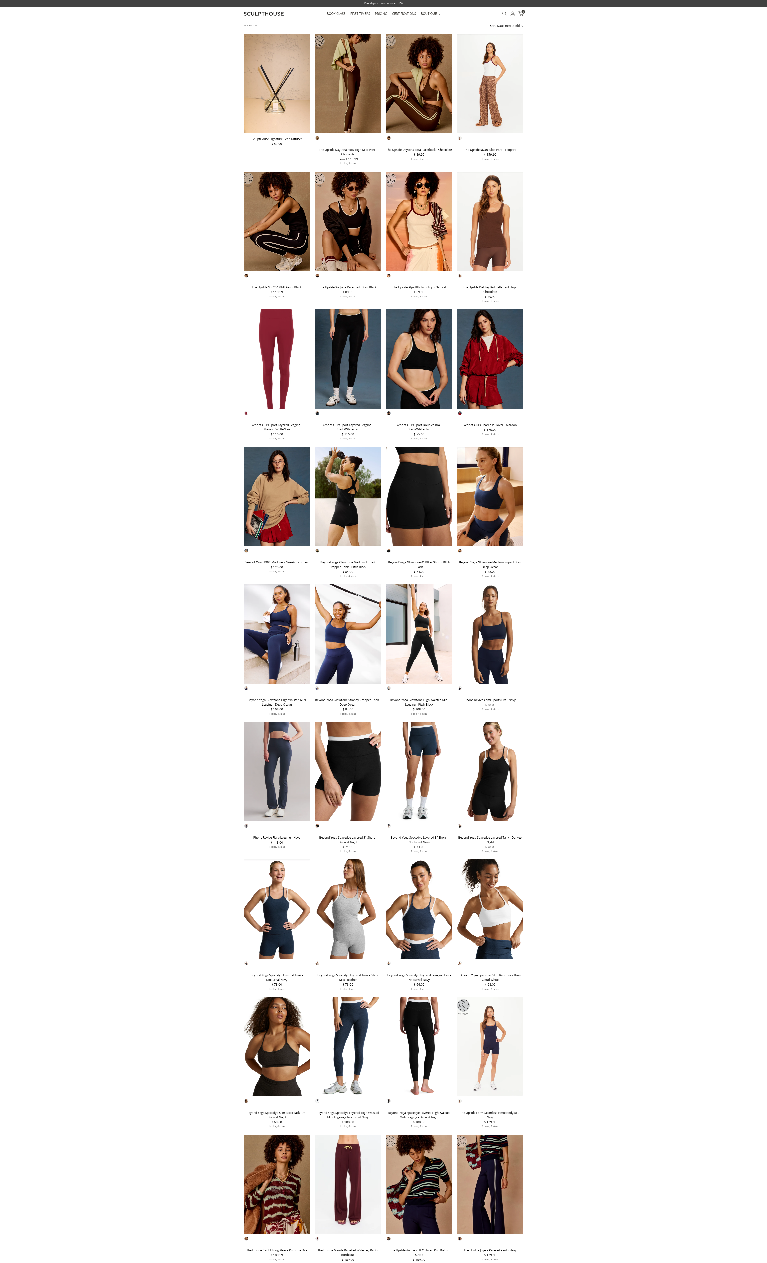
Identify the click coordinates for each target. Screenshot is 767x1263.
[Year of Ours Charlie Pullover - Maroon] (490, 359)
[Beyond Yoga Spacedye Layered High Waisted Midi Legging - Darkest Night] (419, 1046)
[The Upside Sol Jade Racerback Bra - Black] (348, 221)
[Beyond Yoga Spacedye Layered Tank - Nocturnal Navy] (277, 909)
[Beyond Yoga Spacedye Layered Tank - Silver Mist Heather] (348, 909)
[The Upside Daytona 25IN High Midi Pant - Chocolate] (348, 83)
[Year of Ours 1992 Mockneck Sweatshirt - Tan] (277, 496)
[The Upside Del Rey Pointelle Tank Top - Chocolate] (490, 221)
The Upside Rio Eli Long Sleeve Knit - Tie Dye (276, 1250)
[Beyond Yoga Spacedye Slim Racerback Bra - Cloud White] (490, 909)
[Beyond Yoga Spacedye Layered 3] (348, 771)
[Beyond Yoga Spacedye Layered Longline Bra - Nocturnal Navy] (419, 909)
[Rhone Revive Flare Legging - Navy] (277, 771)
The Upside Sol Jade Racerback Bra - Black (348, 287)
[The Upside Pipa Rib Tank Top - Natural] (419, 221)
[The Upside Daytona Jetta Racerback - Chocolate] (419, 83)
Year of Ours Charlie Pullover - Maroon (490, 425)
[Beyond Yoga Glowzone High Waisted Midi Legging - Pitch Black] (419, 634)
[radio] (317, 138)
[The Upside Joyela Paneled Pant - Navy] (490, 1184)
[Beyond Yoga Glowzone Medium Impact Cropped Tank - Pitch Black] (348, 496)
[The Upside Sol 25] (277, 221)
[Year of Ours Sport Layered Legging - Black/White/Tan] (348, 359)
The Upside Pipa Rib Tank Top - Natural (419, 287)
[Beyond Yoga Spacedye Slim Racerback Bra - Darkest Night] (277, 1046)
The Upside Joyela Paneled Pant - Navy (490, 1250)
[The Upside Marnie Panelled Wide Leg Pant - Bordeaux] (348, 1184)
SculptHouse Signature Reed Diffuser (277, 139)
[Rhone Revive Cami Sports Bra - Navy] (490, 634)
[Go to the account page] (513, 14)
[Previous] (353, 3)
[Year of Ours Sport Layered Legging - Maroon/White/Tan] (277, 359)
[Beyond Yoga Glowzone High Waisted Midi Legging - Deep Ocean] (277, 634)
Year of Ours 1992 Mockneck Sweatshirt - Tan (276, 562)
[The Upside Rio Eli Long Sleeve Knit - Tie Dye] (277, 1184)
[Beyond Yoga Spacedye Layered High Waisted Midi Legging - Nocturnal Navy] (348, 1046)
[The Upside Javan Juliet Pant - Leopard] (490, 83)
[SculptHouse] (264, 14)
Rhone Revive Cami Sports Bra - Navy (490, 700)
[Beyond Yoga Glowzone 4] (419, 496)
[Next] (413, 3)
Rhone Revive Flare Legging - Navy (276, 837)
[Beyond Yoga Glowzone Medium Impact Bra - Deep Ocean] (490, 496)
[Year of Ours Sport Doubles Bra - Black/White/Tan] (419, 359)
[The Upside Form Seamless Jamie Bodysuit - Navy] (490, 1046)
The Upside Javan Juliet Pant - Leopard (490, 150)
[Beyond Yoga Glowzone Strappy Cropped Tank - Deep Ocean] (348, 634)
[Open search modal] (504, 14)
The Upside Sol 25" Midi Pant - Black (277, 287)
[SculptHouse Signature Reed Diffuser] (277, 83)
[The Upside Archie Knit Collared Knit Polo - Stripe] (419, 1184)
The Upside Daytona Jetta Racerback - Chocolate (419, 150)
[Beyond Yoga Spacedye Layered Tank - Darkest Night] (490, 771)
